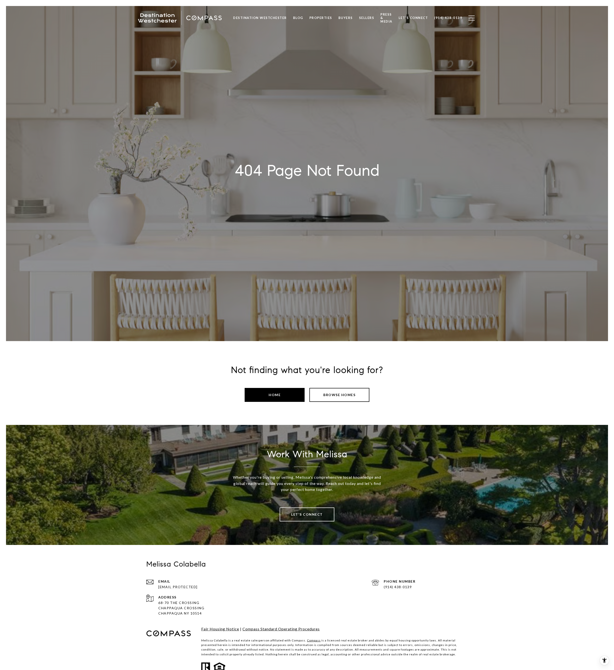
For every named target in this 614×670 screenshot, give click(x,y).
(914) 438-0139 (398, 587)
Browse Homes (339, 395)
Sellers (366, 18)
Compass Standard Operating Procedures (281, 629)
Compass (314, 640)
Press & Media (386, 17)
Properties (320, 18)
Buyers (345, 18)
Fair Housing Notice (220, 629)
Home (275, 395)
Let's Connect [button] (307, 514)
